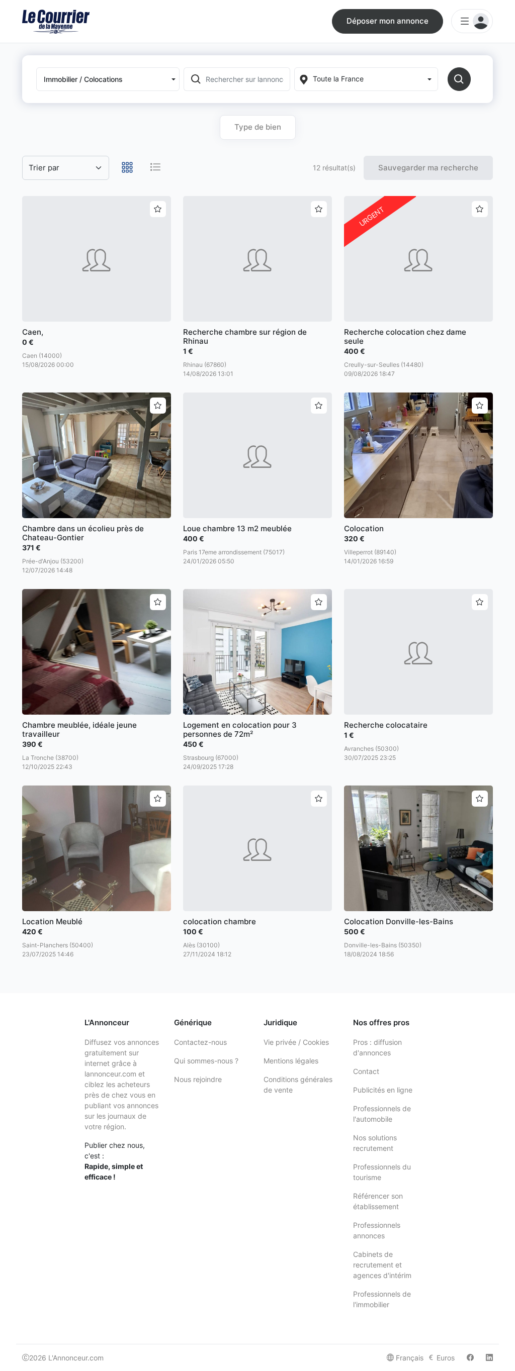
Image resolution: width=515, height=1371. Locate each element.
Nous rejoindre (198, 1079)
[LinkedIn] (489, 1357)
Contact (366, 1071)
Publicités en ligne (382, 1090)
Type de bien (257, 127)
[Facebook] (470, 1357)
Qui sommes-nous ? (206, 1060)
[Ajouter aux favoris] (158, 209)
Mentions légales (291, 1060)
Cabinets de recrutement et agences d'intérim (382, 1265)
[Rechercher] (459, 79)
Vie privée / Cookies (296, 1042)
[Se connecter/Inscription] (472, 21)
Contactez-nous (200, 1042)
